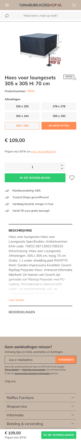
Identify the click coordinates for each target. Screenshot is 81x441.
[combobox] (40, 16)
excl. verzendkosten (43, 151)
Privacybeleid (12, 369)
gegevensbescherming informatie (32, 373)
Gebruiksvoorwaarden (34, 369)
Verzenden (65, 359)
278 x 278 (59, 106)
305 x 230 (59, 116)
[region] (40, 45)
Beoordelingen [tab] (22, 312)
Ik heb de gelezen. (32, 373)
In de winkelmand (35, 177)
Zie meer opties (59, 125)
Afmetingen (12, 99)
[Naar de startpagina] (40, 5)
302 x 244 (22, 116)
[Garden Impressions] (69, 80)
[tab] (40, 265)
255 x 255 (22, 106)
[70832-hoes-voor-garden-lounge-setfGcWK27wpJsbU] (40, 45)
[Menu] (7, 5)
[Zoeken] (7, 16)
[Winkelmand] (74, 5)
